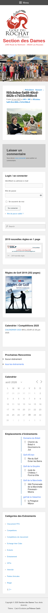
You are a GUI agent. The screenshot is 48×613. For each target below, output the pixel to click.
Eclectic (10, 550)
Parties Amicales (13, 576)
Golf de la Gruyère (31, 466)
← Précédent (28, 90)
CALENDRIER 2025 (13, 330)
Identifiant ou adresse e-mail (16, 181)
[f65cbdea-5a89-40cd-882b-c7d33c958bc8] (24, 134)
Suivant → (39, 90)
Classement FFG (13, 524)
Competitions (12, 530)
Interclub (10, 570)
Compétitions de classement (17, 537)
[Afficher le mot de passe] (41, 195)
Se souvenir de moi (16, 202)
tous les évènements (14, 364)
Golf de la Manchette (32, 480)
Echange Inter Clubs (14, 543)
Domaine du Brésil (31, 438)
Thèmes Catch (34, 608)
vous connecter (20, 158)
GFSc (9, 563)
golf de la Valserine (32, 496)
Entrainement (12, 557)
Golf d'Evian (28, 454)
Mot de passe (10, 191)
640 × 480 (26, 99)
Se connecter (13, 208)
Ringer (9, 583)
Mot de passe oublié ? (15, 214)
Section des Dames (24, 40)
